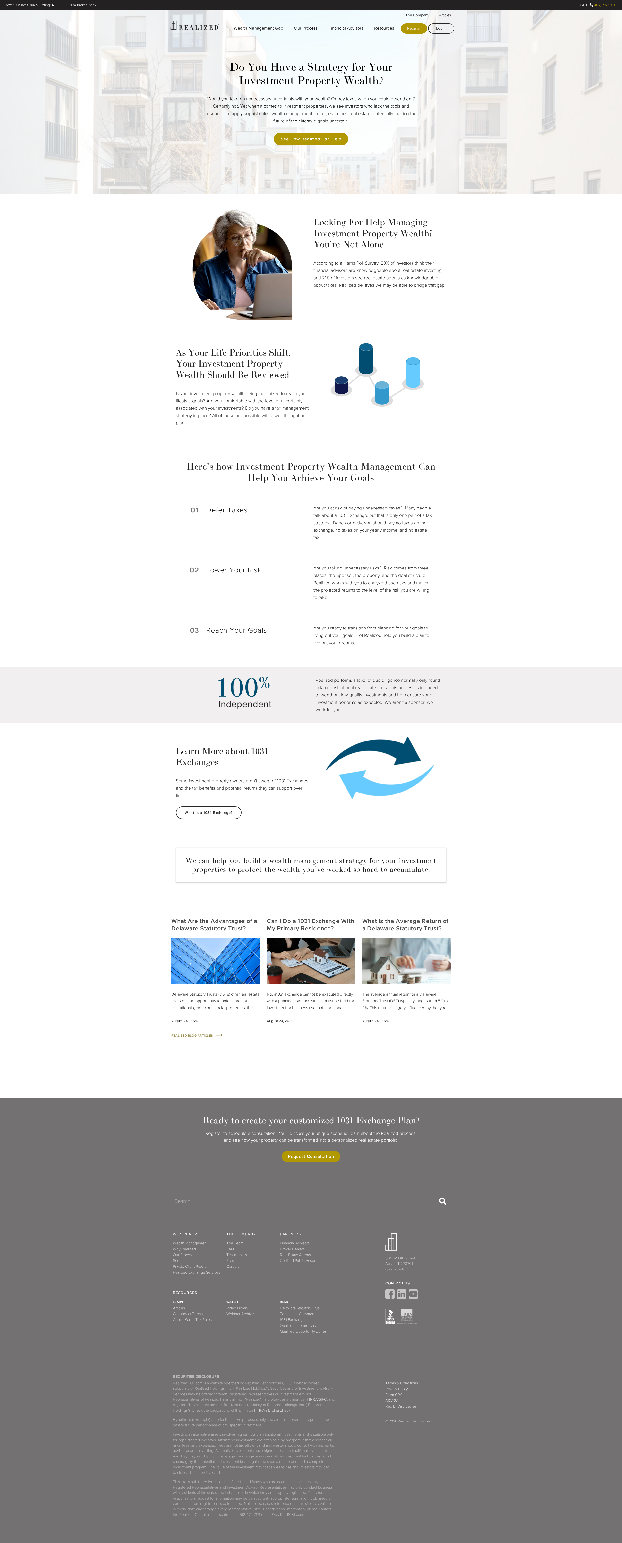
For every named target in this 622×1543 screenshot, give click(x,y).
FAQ (230, 1249)
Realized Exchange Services (196, 1272)
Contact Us (397, 1283)
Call (584, 5)
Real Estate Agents (295, 1255)
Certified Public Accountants (303, 1261)
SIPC (323, 1399)
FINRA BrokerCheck (81, 5)
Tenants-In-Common (297, 1314)
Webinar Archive (240, 1314)
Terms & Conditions (401, 1383)
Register (414, 28)
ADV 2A (391, 1400)
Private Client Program (191, 1266)
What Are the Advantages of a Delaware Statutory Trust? (214, 924)
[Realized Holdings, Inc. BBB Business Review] (390, 1316)
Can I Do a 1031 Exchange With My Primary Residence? (310, 924)
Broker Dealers (292, 1249)
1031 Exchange (292, 1320)
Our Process (306, 28)
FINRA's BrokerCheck (272, 1410)
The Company (417, 15)
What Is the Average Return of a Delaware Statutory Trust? (405, 924)
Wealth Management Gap (258, 28)
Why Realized (188, 1234)
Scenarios (181, 1261)
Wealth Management (190, 1243)
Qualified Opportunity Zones (303, 1331)
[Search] (442, 1201)
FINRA (312, 1399)
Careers (233, 1266)
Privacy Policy (396, 1389)
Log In (441, 28)
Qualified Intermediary (298, 1325)
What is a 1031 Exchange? (209, 813)
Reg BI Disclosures (400, 1406)
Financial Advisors (345, 28)
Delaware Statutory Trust (300, 1308)
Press (230, 1261)
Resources (384, 28)
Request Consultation (311, 1156)
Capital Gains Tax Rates (192, 1320)
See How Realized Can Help (311, 139)
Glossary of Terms (188, 1314)
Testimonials (236, 1255)
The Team (234, 1243)
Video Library (237, 1308)
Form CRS (393, 1395)
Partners (290, 1234)
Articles (445, 15)
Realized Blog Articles (192, 1035)
